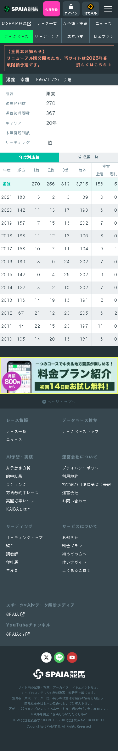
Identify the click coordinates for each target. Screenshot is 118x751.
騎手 (10, 546)
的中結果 (14, 476)
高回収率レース (20, 501)
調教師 (12, 554)
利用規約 (70, 476)
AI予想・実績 (75, 23)
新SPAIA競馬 (14, 23)
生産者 (12, 570)
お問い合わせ (74, 501)
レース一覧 (47, 23)
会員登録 (51, 9)
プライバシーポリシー (82, 468)
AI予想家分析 (18, 468)
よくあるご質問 (76, 570)
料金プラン (72, 546)
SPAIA (13, 614)
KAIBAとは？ (18, 509)
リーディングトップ (24, 538)
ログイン (71, 13)
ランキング (16, 484)
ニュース (104, 23)
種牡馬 (12, 562)
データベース (16, 36)
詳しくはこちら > (93, 65)
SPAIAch (15, 634)
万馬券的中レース (22, 493)
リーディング (47, 36)
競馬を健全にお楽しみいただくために (60, 714)
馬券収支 (75, 36)
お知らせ (70, 538)
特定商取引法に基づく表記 (86, 484)
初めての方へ (74, 554)
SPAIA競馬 (52, 726)
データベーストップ (80, 431)
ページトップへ (61, 402)
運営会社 (70, 493)
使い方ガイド (74, 562)
